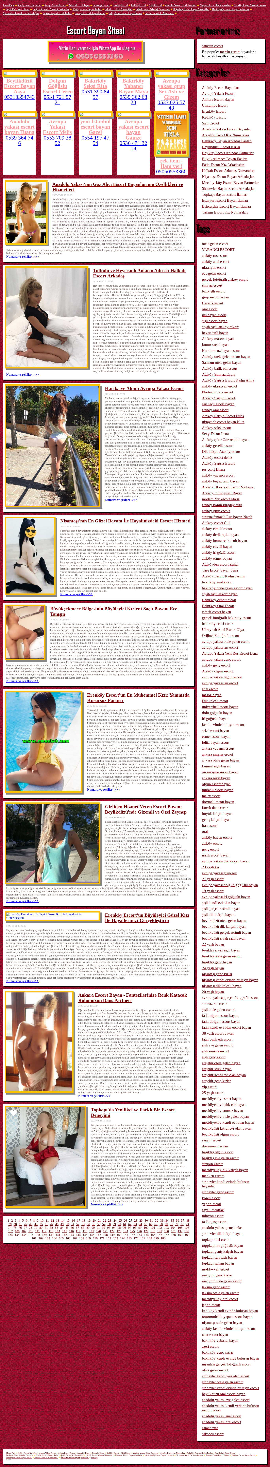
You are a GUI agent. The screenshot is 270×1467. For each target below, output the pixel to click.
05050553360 (171, 171)
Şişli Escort (155, 5)
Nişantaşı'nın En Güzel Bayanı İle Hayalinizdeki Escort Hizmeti (125, 520)
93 (108, 1227)
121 (105, 1231)
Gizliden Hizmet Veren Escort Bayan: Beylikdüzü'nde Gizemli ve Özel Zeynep (146, 809)
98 (134, 1227)
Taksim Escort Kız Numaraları (159, 13)
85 (67, 1227)
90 (93, 1227)
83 (56, 1227)
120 (98, 1231)
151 (125, 1234)
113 (51, 1231)
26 (125, 1220)
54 (88, 1224)
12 (52, 1220)
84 (61, 1227)
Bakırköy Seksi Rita (95, 83)
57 (103, 1224)
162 (41, 1238)
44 (36, 1224)
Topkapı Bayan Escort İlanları (57, 13)
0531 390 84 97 (95, 94)
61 (124, 1224)
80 (40, 1227)
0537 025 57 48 (171, 105)
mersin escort (230, 52)
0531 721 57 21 (57, 99)
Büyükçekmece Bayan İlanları (87, 9)
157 (166, 1234)
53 (83, 1224)
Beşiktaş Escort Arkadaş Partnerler (51, 9)
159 (180, 1234)
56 (98, 1224)
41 (20, 1224)
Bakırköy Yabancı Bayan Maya (133, 86)
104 (173, 1227)
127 (146, 1231)
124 (125, 1231)
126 (139, 1231)
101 (152, 1227)
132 (180, 1231)
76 (20, 1227)
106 (186, 1227)
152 (132, 1234)
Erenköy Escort (120, 5)
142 (64, 1234)
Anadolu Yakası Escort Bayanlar (180, 5)
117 (78, 1231)
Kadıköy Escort (138, 5)
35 (172, 1220)
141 (58, 1234)
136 (24, 1234)
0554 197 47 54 (95, 140)
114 (57, 1231)
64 (140, 1224)
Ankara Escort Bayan (79, 5)
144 (78, 1234)
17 (78, 1220)
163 (47, 1238)
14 (62, 1220)
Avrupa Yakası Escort (55, 5)
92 (103, 1227)
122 (112, 1231)
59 (114, 1224)
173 (115, 1238)
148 (105, 1234)
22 (104, 1220)
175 (129, 1238)
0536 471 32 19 (133, 146)
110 (30, 1231)
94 (113, 1227)
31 (151, 1220)
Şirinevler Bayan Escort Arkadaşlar (21, 13)
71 (176, 1224)
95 (119, 1227)
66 (150, 1224)
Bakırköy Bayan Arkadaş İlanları (250, 5)
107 (10, 1231)
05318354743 (19, 97)
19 (89, 1220)
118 (85, 1231)
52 (77, 1224)
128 (152, 1231)
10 (41, 1220)
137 (30, 1234)
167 (75, 1238)
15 (68, 1220)
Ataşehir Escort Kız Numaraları (215, 5)
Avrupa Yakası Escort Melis (57, 127)
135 (17, 1234)
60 (119, 1224)
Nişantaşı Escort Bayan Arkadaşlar (191, 9)
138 (37, 1234)
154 (146, 1234)
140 (51, 1234)
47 (51, 1224)
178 (149, 1238)
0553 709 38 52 (57, 140)
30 (146, 1220)
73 (187, 1224)
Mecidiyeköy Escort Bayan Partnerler (230, 9)
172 (108, 1238)
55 (93, 1224)
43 (30, 1224)
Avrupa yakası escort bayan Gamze (133, 130)
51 (72, 1224)
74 (9, 1227)
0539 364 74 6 (19, 140)
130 (166, 1231)
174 (122, 1238)
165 (61, 1238)
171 (102, 1238)
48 (57, 1224)
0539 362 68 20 (133, 99)
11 (47, 1220)
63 (135, 1224)
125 (132, 1231)
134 (10, 1234)
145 (85, 1234)
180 (163, 1238)
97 (129, 1227)
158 (173, 1234)
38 (188, 1220)
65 (145, 1224)
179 (156, 1238)
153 (139, 1234)
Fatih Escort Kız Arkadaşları (118, 9)
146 (92, 1234)
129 (159, 1231)
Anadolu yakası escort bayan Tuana (19, 127)
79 (35, 1227)
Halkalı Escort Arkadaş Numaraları (153, 9)
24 (115, 1220)
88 (82, 1227)
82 (51, 1227)
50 (67, 1224)
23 (109, 1220)
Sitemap (94, 1457)
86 (72, 1227)
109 (24, 1231)
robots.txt (85, 1457)
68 (161, 1224)
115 (64, 1231)
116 (71, 1231)
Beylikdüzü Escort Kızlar (17, 9)
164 (54, 1238)
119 (91, 1231)
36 (177, 1220)
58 (109, 1224)
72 (182, 1224)
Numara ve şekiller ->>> (22, 256)
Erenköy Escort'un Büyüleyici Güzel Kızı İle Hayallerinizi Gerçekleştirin (147, 917)
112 (44, 1231)
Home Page (8, 5)
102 (159, 1227)
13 (57, 1220)
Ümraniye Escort (101, 5)
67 (156, 1224)
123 (119, 1231)
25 (120, 1220)
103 (166, 1227)
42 (25, 1224)
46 (46, 1224)
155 (153, 1234)
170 (95, 1238)
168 (81, 1238)
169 (88, 1238)
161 (34, 1238)
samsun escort (212, 46)
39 (10, 1224)
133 (186, 1231)
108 (17, 1231)
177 (142, 1238)
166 (68, 1238)
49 (62, 1224)
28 (135, 1220)
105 (180, 1227)
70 (171, 1224)
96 (124, 1227)
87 (77, 1227)
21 (99, 1220)
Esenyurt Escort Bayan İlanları (90, 13)
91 (98, 1227)
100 (146, 1227)
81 (46, 1227)
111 (37, 1231)
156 (159, 1234)
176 (136, 1238)
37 (182, 1220)
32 (156, 1220)
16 (73, 1220)
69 (166, 1224)
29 (141, 1220)
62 (129, 1224)
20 (94, 1220)
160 (187, 1234)
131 (173, 1231)
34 (167, 1220)
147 (98, 1234)
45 (41, 1224)
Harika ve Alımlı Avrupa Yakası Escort (144, 388)
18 (83, 1220)
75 (14, 1227)
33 (161, 1220)
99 (140, 1227)
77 (25, 1227)
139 (44, 1234)
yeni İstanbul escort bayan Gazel (95, 127)
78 (30, 1227)
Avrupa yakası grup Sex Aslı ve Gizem (171, 89)
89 (88, 1227)
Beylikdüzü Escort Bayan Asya (19, 86)
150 (119, 1234)
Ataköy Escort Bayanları (29, 5)
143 (71, 1234)
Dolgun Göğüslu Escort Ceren (57, 86)
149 (112, 1234)
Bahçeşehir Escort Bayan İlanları (125, 13)
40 (15, 1224)
